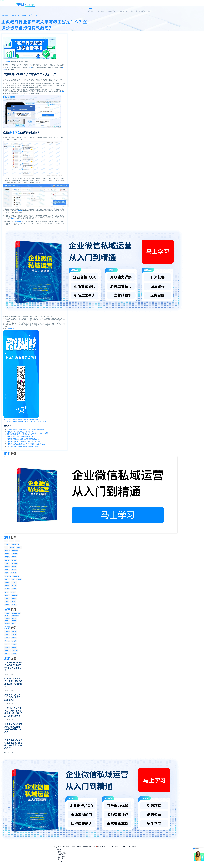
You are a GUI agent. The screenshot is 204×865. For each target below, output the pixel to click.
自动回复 (7, 595)
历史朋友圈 (15, 553)
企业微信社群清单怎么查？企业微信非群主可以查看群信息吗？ (23, 441)
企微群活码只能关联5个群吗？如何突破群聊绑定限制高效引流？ (24, 446)
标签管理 (7, 579)
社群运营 (14, 582)
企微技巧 (7, 634)
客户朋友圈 (15, 563)
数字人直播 (8, 576)
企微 (6, 547)
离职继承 (7, 585)
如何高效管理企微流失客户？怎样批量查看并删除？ (20, 434)
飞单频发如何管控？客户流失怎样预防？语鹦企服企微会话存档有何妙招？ (26, 429)
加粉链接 (7, 553)
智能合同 (60, 858)
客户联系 (7, 569)
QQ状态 (14, 618)
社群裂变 (7, 582)
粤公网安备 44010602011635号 (106, 847)
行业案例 (15, 650)
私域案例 (7, 647)
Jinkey (59, 849)
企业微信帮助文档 (63, 853)
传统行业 (7, 618)
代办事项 (7, 613)
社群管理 (19, 579)
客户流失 (7, 566)
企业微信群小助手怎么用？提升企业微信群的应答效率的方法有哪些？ (25, 443)
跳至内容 (2, 1)
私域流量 (14, 585)
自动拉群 (7, 598)
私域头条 (7, 644)
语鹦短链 (60, 854)
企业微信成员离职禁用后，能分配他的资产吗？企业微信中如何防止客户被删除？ (28, 433)
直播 (13, 579)
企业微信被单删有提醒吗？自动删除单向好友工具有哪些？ (22, 436)
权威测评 (14, 641)
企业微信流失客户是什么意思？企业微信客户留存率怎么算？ (23, 431)
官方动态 (14, 638)
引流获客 (14, 569)
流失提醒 (62, 91)
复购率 (13, 623)
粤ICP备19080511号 (89, 847)
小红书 (60, 861)
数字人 (60, 859)
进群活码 (7, 605)
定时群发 (7, 563)
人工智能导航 (61, 856)
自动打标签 (15, 595)
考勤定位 (14, 620)
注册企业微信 (15, 615)
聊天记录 (13, 592)
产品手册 (7, 631)
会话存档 (14, 132)
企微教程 (12, 547)
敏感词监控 (13, 573)
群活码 (6, 592)
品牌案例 (7, 638)
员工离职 (14, 557)
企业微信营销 (15, 544)
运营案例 (14, 653)
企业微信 (13, 218)
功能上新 (14, 634)
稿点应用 (60, 851)
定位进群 (14, 560)
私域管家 (7, 589)
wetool (17, 541)
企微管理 (19, 547)
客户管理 (14, 566)
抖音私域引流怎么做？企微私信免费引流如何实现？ (13, 697)
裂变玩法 (14, 598)
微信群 (6, 573)
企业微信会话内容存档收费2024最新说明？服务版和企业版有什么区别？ (26, 445)
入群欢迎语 (15, 550)
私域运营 (14, 589)
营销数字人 (8, 650)
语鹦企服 (8, 61)
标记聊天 (7, 615)
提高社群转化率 (16, 613)
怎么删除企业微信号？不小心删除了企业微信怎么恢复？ (21, 438)
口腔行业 (7, 623)
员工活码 (7, 557)
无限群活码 (16, 576)
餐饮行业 (14, 605)
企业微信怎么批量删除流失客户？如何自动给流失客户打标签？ (23, 439)
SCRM (11, 541)
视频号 (6, 601)
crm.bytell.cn (17, 221)
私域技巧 (14, 644)
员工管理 (7, 560)
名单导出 (7, 620)
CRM (6, 541)
